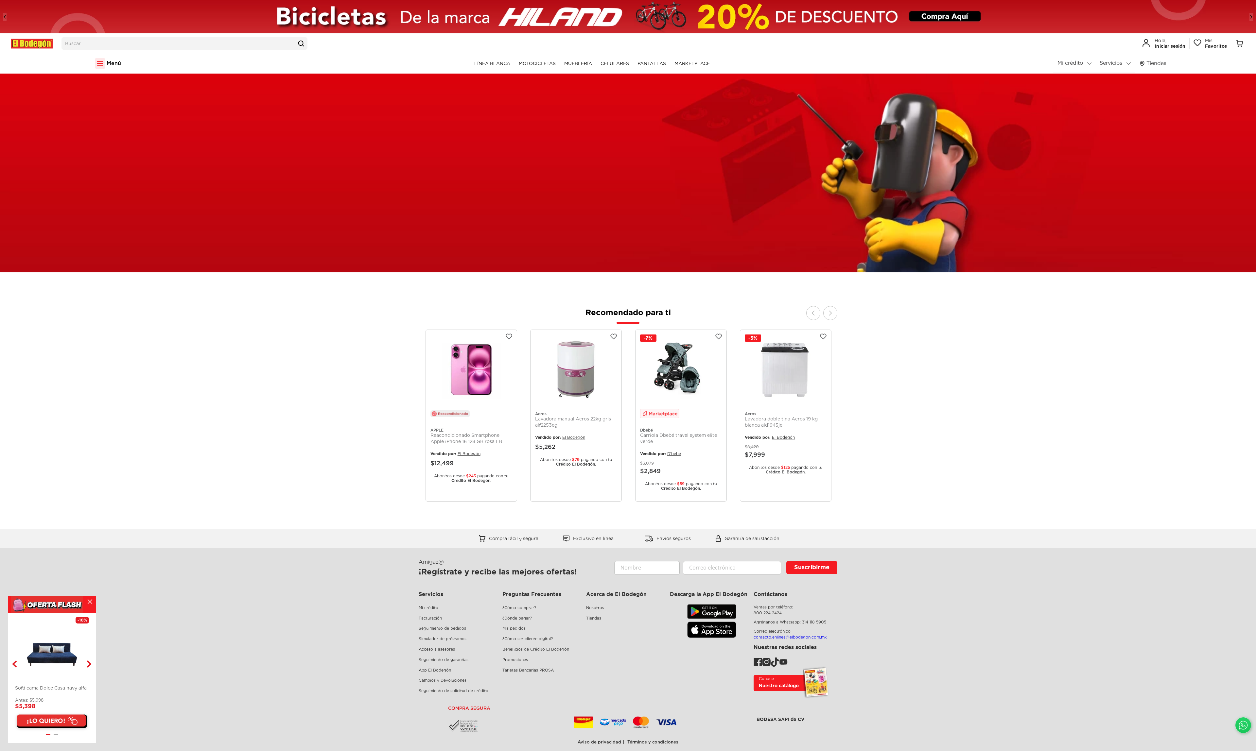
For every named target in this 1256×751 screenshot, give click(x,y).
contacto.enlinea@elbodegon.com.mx (790, 637)
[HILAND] (628, 16)
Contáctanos (770, 594)
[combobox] (184, 43)
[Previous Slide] (5, 16)
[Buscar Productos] (301, 43)
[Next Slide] (1251, 16)
